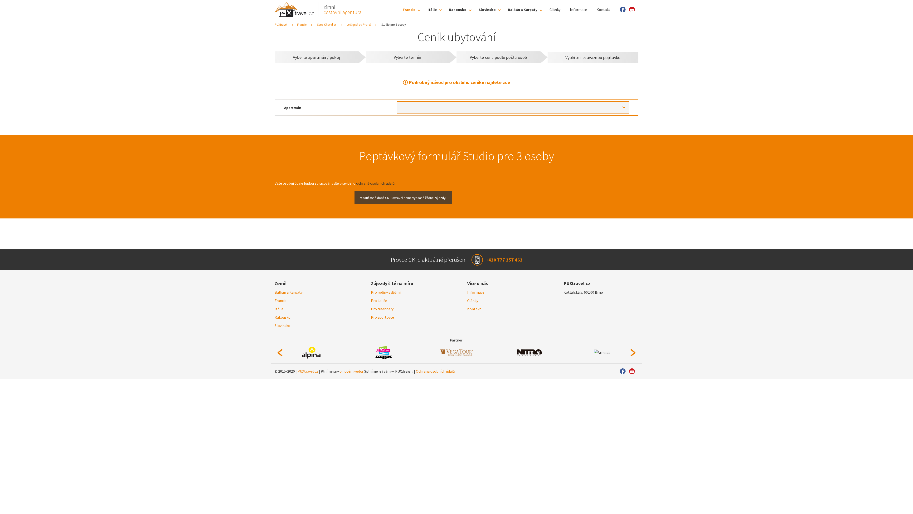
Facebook (620, 9)
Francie (406, 9)
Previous (280, 358)
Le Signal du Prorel (359, 25)
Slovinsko (484, 9)
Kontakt (600, 9)
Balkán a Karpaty (519, 9)
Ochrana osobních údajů (435, 377)
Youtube (631, 9)
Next (633, 358)
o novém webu (351, 377)
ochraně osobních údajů (375, 183)
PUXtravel (281, 25)
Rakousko (455, 9)
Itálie (429, 9)
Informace (575, 9)
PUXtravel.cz (307, 377)
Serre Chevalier (326, 25)
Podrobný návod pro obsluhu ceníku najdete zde (459, 82)
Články (552, 9)
